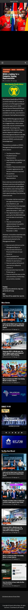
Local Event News (20, 69)
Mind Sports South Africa (10, 99)
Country (13, 69)
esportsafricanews (7, 329)
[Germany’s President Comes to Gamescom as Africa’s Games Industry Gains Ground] (14, 490)
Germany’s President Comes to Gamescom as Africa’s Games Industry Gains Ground (13, 501)
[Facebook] (6, 432)
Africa (4, 319)
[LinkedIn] (15, 432)
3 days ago (15, 329)
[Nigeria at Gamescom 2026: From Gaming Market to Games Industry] (14, 368)
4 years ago (14, 80)
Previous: (13, 289)
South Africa (6, 71)
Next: (13, 295)
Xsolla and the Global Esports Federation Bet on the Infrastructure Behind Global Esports (13, 325)
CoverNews (13, 607)
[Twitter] (12, 432)
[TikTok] (18, 432)
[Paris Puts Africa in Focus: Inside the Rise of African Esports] (14, 572)
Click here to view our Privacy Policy (11, 596)
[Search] (25, 62)
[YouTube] (21, 432)
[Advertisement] (14, 46)
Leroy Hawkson (7, 80)
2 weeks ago (15, 382)
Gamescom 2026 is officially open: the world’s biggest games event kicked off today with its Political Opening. (13, 353)
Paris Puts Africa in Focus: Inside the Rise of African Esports (13, 583)
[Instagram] (9, 432)
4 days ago (15, 357)
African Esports (6, 69)
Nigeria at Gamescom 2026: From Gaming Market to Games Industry (14, 379)
